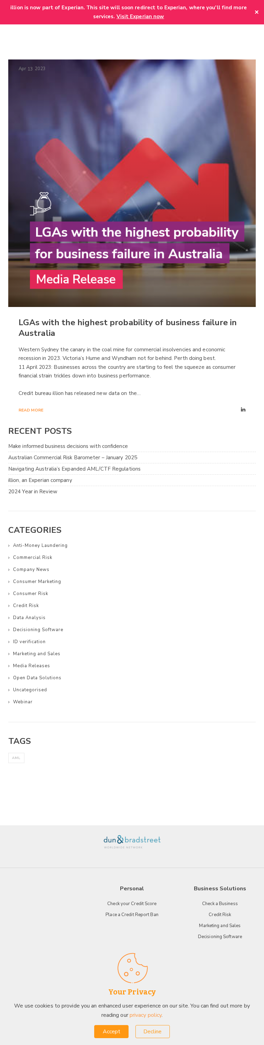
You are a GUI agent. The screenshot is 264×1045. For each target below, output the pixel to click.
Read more (31, 410)
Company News (31, 569)
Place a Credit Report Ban (132, 915)
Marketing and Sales (36, 654)
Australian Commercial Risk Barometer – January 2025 (72, 457)
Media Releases (31, 666)
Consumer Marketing (37, 582)
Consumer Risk (30, 594)
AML (16, 758)
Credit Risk (26, 606)
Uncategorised (30, 690)
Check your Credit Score (131, 904)
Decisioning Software (38, 630)
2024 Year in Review (32, 491)
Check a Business (220, 904)
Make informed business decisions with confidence (68, 446)
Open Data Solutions (37, 678)
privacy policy (146, 1015)
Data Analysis (29, 618)
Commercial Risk (32, 557)
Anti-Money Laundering (40, 545)
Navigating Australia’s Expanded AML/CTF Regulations (74, 468)
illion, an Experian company (40, 480)
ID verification (29, 642)
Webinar (23, 702)
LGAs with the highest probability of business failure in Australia (128, 328)
